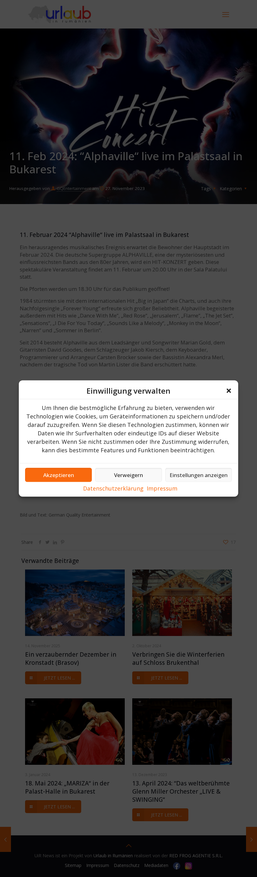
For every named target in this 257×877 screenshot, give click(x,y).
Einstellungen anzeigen (199, 474)
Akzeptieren (58, 474)
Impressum (162, 488)
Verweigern (128, 474)
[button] (229, 391)
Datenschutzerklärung (113, 488)
